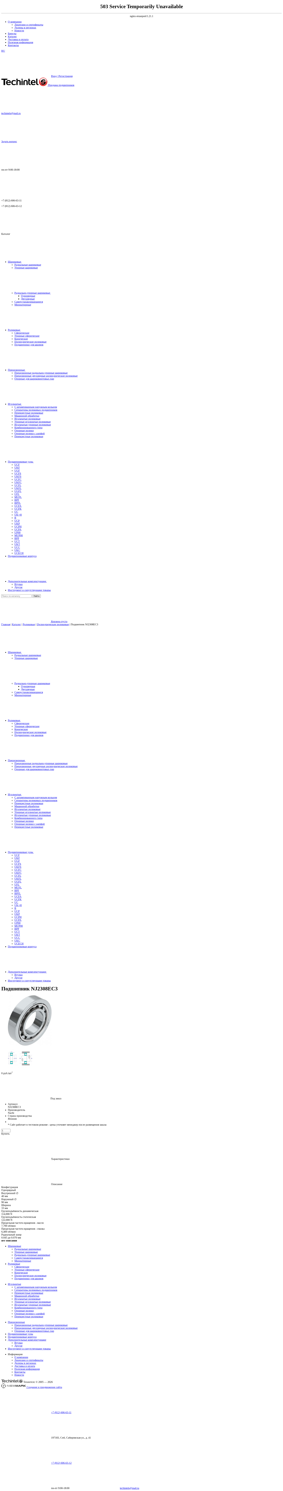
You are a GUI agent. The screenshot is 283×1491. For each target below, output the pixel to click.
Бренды (12, 33)
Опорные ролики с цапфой (29, 824)
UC (16, 902)
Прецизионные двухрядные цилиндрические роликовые (46, 766)
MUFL (18, 887)
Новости (19, 30)
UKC (17, 940)
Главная (5, 624)
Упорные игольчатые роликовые (32, 812)
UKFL (17, 878)
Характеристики (60, 1159)
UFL (16, 884)
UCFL (17, 875)
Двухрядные (28, 298)
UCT (17, 931)
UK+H (18, 905)
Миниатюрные (22, 695)
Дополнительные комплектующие (27, 1339)
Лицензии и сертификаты (28, 24)
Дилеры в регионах (25, 27)
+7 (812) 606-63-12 (61, 1463)
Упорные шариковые (26, 658)
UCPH (18, 917)
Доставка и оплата (18, 39)
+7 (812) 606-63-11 (61, 1412)
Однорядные (28, 295)
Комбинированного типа (28, 818)
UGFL (17, 881)
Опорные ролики (24, 821)
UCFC (17, 869)
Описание (56, 1184)
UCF (17, 855)
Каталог (12, 36)
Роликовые (29, 624)
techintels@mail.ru (11, 113)
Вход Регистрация (62, 76)
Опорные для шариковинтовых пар (34, 769)
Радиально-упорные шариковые (32, 683)
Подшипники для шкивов (28, 735)
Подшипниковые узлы (20, 1334)
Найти (36, 596)
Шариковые (14, 1246)
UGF (17, 861)
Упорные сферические (26, 726)
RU (3, 50)
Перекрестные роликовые (28, 803)
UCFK (18, 899)
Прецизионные (16, 1322)
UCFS (17, 864)
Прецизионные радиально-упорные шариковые (41, 763)
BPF (16, 890)
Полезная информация (20, 42)
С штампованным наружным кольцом (35, 797)
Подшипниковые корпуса (22, 1336)
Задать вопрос (9, 141)
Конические (21, 729)
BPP (16, 928)
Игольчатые (14, 1284)
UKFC (18, 872)
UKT (17, 934)
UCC (17, 937)
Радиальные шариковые (27, 655)
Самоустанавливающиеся (28, 692)
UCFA (17, 896)
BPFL (17, 893)
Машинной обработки (26, 806)
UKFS (17, 867)
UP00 (17, 923)
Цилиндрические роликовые (53, 624)
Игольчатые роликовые (27, 809)
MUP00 (18, 926)
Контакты (13, 45)
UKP (17, 914)
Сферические (21, 723)
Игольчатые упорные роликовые (32, 815)
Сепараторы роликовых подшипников (35, 800)
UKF (17, 858)
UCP (17, 911)
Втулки (18, 974)
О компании (15, 21)
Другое (18, 977)
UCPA (17, 920)
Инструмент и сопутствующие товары (29, 1348)
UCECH (19, 943)
